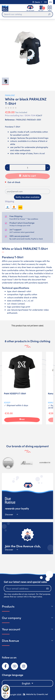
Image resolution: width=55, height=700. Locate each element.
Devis (37, 2)
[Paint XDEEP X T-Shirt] (22, 388)
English (26, 683)
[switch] (5, 696)
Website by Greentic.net (37, 694)
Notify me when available (27, 197)
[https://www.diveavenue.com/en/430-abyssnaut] (8, 463)
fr (45, 2)
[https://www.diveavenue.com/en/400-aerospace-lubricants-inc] (26, 463)
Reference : (10, 119)
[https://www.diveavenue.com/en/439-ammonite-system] (45, 463)
